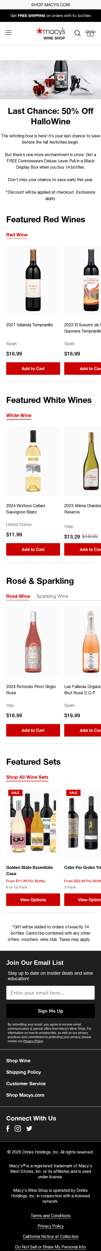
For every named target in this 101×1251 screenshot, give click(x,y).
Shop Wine (18, 1060)
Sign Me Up (50, 1011)
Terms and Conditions (50, 1215)
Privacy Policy (33, 1041)
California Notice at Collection (50, 1236)
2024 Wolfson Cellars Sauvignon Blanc (25, 508)
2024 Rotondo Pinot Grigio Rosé (31, 689)
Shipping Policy (23, 1072)
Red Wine (16, 234)
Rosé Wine (18, 596)
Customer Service (26, 1083)
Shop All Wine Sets (27, 777)
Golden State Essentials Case (29, 870)
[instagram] (18, 1128)
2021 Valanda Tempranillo (29, 324)
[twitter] (29, 1128)
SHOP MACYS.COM (50, 4)
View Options (33, 899)
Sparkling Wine (52, 596)
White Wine (18, 415)
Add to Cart (33, 368)
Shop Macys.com (25, 1095)
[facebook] (7, 1128)
